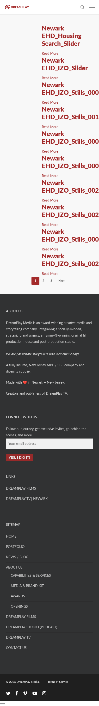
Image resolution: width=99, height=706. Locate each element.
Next (61, 280)
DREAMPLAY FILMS (21, 488)
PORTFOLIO (15, 547)
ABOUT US (14, 567)
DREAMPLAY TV (18, 637)
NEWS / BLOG (17, 557)
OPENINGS (19, 606)
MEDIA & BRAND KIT (27, 586)
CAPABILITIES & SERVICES (31, 575)
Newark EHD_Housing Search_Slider (61, 36)
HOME (11, 536)
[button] (92, 7)
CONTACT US (16, 648)
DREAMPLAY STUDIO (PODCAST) (31, 627)
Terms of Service (58, 681)
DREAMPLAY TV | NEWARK (27, 499)
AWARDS (18, 596)
